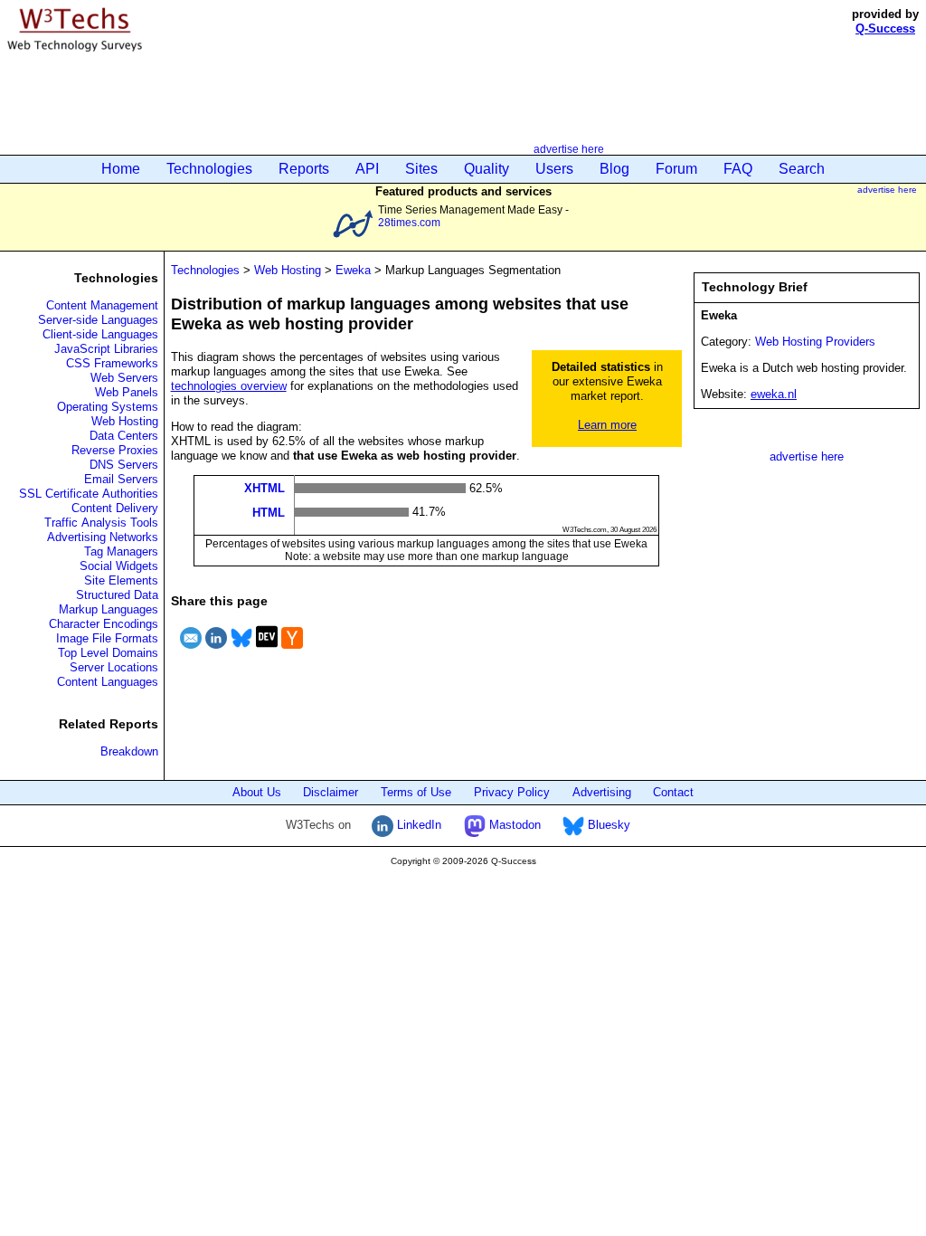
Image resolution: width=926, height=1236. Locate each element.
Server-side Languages (98, 320)
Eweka (353, 270)
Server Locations (114, 667)
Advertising (601, 792)
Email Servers (121, 479)
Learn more (607, 425)
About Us (256, 792)
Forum (676, 168)
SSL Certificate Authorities (88, 493)
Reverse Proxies (114, 450)
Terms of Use (416, 792)
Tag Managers (121, 551)
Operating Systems (107, 407)
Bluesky (607, 825)
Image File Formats (107, 638)
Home (120, 168)
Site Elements (121, 580)
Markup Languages (108, 609)
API (367, 168)
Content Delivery (114, 508)
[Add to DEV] (266, 651)
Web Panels (126, 392)
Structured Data (117, 595)
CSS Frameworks (112, 363)
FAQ (737, 168)
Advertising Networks (102, 537)
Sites (421, 168)
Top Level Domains (108, 653)
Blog (614, 168)
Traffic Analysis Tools (101, 522)
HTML (268, 511)
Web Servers (124, 378)
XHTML (264, 488)
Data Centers (124, 435)
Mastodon (513, 825)
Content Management (102, 305)
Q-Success (885, 28)
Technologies (209, 168)
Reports (304, 168)
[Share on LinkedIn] (216, 651)
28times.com (409, 222)
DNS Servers (124, 464)
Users (554, 168)
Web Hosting (124, 421)
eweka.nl (774, 394)
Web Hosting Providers (815, 341)
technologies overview (229, 386)
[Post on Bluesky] (241, 651)
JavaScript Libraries (106, 349)
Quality (486, 168)
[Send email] (190, 651)
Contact (673, 792)
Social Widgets (119, 566)
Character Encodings (103, 624)
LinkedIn (417, 825)
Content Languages (107, 682)
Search (802, 168)
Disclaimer (330, 792)
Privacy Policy (512, 792)
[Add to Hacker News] (292, 651)
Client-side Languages (100, 334)
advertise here (569, 149)
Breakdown (129, 751)
